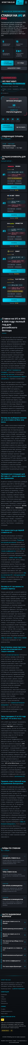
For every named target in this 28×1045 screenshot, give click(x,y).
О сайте (3, 1009)
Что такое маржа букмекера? (12, 966)
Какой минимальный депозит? (13, 955)
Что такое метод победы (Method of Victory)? (13, 942)
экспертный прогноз (12, 655)
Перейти (14, 187)
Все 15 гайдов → (6, 850)
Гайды (2, 996)
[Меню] (26, 2)
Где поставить (20, 127)
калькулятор (4, 378)
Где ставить (19, 2)
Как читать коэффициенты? (12, 961)
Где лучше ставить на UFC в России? (11, 922)
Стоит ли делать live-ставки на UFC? (12, 949)
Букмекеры (4, 994)
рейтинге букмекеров (19, 988)
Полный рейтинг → (7, 161)
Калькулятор (4, 1003)
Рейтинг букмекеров (7, 63)
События (3, 999)
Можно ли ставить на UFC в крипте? (11, 935)
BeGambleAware (5, 1030)
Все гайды (20, 63)
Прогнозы (3, 1001)
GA (11, 1030)
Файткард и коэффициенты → (7, 127)
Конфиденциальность (6, 1011)
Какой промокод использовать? (13, 929)
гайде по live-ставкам (20, 637)
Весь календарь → (6, 139)
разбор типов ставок (15, 557)
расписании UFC (20, 776)
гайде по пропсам (6, 637)
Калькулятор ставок (14, 68)
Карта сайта (4, 1013)
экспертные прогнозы (7, 374)
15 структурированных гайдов (16, 376)
